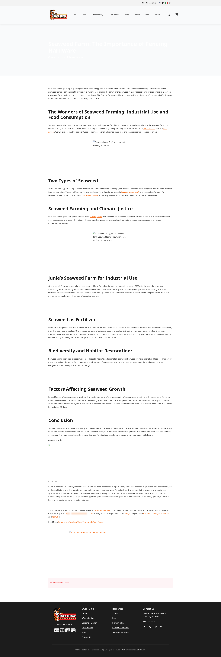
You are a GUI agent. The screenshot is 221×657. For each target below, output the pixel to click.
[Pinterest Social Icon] (156, 627)
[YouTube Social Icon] (161, 627)
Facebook (147, 513)
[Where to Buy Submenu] (105, 15)
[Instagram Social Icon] (150, 627)
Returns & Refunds (120, 627)
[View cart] (177, 15)
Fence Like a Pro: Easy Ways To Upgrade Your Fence (80, 522)
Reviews (137, 15)
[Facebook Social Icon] (145, 627)
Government (114, 15)
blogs (127, 513)
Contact (157, 15)
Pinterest (166, 513)
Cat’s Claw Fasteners (103, 510)
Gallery (126, 15)
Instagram (157, 513)
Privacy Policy (118, 623)
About (147, 15)
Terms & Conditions (120, 632)
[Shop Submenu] (88, 15)
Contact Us (87, 637)
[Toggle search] (169, 15)
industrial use (149, 128)
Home (75, 15)
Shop (84, 15)
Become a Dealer (89, 623)
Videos (115, 613)
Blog (114, 618)
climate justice (96, 216)
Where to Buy (98, 15)
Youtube (55, 517)
